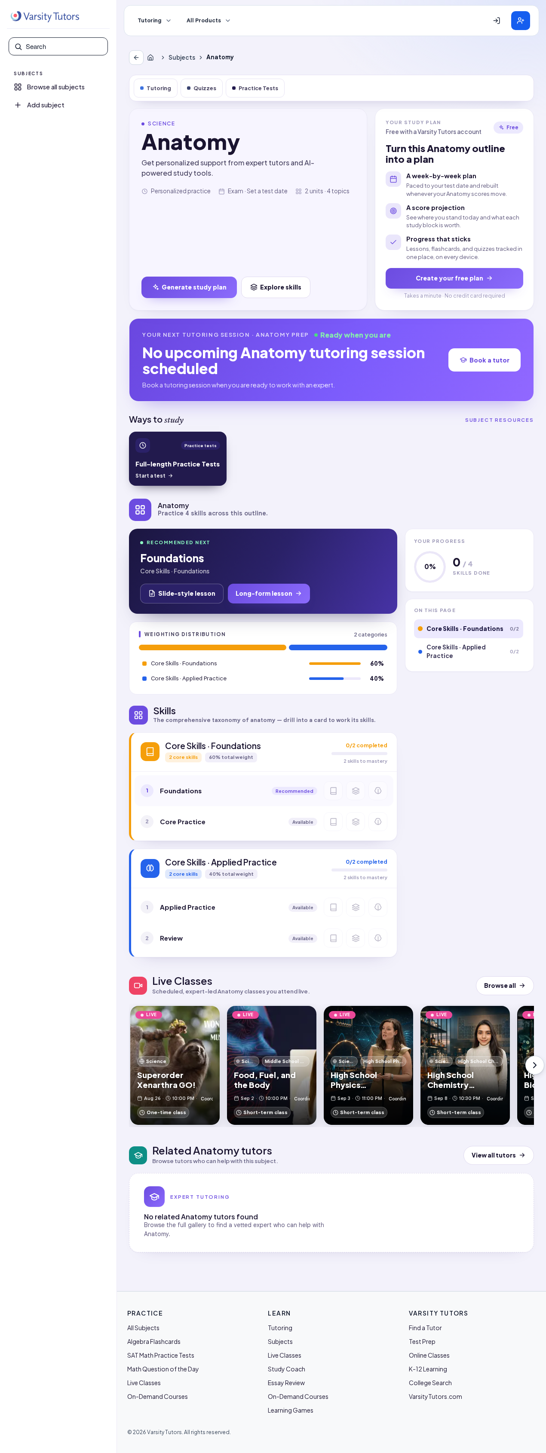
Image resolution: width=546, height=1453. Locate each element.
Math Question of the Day (163, 1369)
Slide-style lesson (186, 593)
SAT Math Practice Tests (160, 1355)
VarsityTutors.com (435, 1396)
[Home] (152, 57)
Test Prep (422, 1341)
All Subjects (143, 1327)
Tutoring (150, 20)
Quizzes (204, 88)
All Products (204, 20)
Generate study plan (194, 287)
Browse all (500, 985)
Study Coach (286, 1369)
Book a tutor (489, 360)
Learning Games (290, 1410)
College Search (430, 1382)
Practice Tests (258, 88)
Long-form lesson (264, 593)
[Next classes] (534, 1065)
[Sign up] (520, 20)
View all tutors (494, 1155)
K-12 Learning (428, 1369)
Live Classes (144, 1382)
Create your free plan (449, 278)
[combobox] (64, 46)
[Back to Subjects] (136, 57)
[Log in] (496, 20)
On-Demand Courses (157, 1396)
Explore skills (280, 287)
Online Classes (429, 1355)
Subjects (182, 57)
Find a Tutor (425, 1327)
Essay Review (286, 1382)
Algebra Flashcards (154, 1341)
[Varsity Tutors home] (44, 16)
